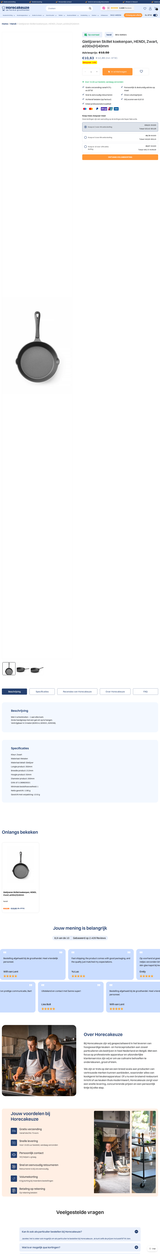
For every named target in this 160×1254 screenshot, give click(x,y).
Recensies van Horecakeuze (77, 691)
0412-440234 (115, 15)
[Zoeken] (90, 8)
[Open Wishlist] (145, 8)
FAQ (145, 691)
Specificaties (42, 691)
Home (5, 23)
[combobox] (69, 8)
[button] (9, 15)
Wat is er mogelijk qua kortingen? (41, 1247)
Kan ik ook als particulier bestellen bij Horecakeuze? (52, 1231)
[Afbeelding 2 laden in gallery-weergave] (23, 668)
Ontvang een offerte (133, 15)
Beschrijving (14, 691)
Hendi (13, 23)
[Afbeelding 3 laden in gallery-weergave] (37, 668)
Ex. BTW (148, 15)
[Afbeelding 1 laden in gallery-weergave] (8, 668)
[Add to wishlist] (141, 71)
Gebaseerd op (89, 938)
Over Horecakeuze (115, 691)
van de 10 (61, 938)
